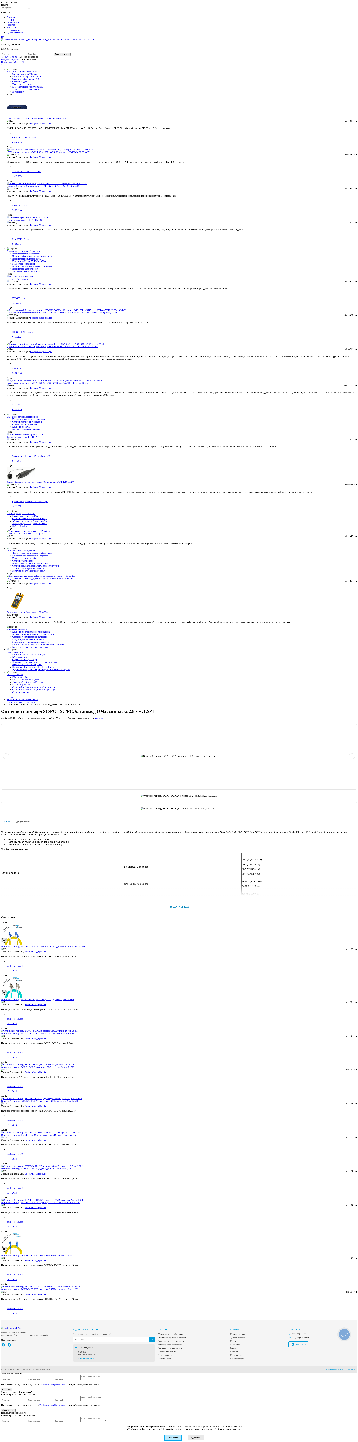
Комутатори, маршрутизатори (26, 77)
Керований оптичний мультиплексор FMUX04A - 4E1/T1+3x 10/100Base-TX (43, 186)
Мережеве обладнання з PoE (25, 79)
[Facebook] (3, 1345)
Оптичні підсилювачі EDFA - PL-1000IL (26, 220)
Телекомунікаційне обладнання (22, 71)
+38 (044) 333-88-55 (10, 57)
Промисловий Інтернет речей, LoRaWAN (32, 266)
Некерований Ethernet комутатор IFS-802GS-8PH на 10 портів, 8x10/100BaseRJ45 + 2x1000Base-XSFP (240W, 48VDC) (63, 313)
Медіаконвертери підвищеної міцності (30, 642)
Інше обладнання (15, 652)
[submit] (29, 8)
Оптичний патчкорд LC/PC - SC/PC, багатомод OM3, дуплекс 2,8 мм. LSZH (37, 1033)
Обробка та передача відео (24, 659)
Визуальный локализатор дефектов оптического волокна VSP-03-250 (40, 578)
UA (2, 37)
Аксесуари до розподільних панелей (29, 523)
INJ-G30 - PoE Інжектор (18, 279)
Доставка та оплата (237, 1338)
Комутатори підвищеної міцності (28, 639)
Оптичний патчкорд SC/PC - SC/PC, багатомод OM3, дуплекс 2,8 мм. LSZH (37, 1067)
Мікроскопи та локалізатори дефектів (30, 556)
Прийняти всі (173, 1438)
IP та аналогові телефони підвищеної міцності (34, 634)
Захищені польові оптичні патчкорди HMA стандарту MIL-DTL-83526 (40, 482)
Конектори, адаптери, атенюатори (28, 419)
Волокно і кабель (15, 674)
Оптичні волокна (20, 692)
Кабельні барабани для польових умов (30, 647)
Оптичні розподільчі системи (21, 513)
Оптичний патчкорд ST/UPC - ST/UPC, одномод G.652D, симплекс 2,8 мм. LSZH (40, 1169)
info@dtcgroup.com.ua (11, 49)
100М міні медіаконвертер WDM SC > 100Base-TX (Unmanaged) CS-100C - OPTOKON (48, 152)
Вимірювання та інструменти (21, 551)
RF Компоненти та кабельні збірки (28, 654)
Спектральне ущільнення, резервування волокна (35, 662)
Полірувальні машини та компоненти (30, 563)
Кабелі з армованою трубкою (26, 679)
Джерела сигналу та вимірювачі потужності (33, 553)
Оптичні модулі (19, 82)
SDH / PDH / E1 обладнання (25, 89)
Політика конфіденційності (335, 1369)
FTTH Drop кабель (21, 684)
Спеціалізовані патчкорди (24, 424)
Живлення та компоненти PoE (26, 271)
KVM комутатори (20, 657)
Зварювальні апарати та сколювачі (28, 568)
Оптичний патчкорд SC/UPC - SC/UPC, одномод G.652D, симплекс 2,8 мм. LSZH (40, 1255)
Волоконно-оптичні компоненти (22, 417)
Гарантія (11, 25)
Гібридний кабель (20, 677)
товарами (98, 718)
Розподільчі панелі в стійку (25, 516)
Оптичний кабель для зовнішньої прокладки (33, 687)
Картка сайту (352, 1369)
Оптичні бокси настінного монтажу (29, 518)
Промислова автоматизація (25, 269)
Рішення (11, 17)
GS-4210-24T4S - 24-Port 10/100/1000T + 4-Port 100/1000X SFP (36, 118)
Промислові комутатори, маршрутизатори (32, 256)
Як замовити (13, 22)
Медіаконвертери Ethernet (24, 74)
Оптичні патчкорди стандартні (27, 422)
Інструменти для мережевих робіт (28, 571)
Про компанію (13, 30)
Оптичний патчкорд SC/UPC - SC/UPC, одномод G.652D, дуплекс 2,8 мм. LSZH (39, 1101)
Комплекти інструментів (24, 558)
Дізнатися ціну (8, 1410)
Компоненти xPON (21, 427)
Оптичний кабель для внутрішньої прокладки (34, 689)
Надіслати (6, 1389)
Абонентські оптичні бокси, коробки (29, 521)
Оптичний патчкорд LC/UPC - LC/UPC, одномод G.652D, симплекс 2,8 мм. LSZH (40, 1202)
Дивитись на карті (87, 1358)
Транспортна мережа (22, 84)
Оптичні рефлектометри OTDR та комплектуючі (35, 566)
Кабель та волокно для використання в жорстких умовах (39, 644)
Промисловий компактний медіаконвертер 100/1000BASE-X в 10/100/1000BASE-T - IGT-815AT (52, 346)
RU (6, 37)
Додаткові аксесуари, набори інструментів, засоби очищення (41, 669)
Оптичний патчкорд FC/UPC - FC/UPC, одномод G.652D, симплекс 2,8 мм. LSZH (40, 1289)
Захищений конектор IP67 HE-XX (23, 437)
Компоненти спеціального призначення (31, 632)
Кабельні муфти (20, 526)
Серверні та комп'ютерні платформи (29, 637)
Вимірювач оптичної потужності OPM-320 (27, 612)
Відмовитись (196, 1438)
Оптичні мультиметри (22, 561)
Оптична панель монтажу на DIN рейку (26, 533)
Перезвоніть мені (62, 54)
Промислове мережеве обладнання (23, 251)
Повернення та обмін (238, 1334)
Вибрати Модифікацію (41, 123)
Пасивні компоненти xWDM (26, 429)
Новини (10, 20)
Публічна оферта (15, 32)
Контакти (11, 27)
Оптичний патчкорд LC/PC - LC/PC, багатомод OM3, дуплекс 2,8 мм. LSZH (37, 999)
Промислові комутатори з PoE (26, 259)
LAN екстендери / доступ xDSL (27, 87)
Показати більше (179, 907)
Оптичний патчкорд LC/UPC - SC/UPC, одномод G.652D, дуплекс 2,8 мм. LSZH (39, 1135)
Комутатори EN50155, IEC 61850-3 (29, 261)
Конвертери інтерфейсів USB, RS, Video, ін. (33, 667)
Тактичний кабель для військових (28, 682)
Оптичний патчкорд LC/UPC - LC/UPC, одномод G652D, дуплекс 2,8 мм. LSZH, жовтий (43, 946)
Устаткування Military (17, 629)
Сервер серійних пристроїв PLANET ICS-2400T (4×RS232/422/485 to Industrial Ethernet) (48, 383)
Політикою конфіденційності (53, 1384)
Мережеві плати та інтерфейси (27, 664)
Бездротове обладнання (23, 264)
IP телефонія (18, 92)
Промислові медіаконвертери (26, 254)
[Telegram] (9, 1345)
